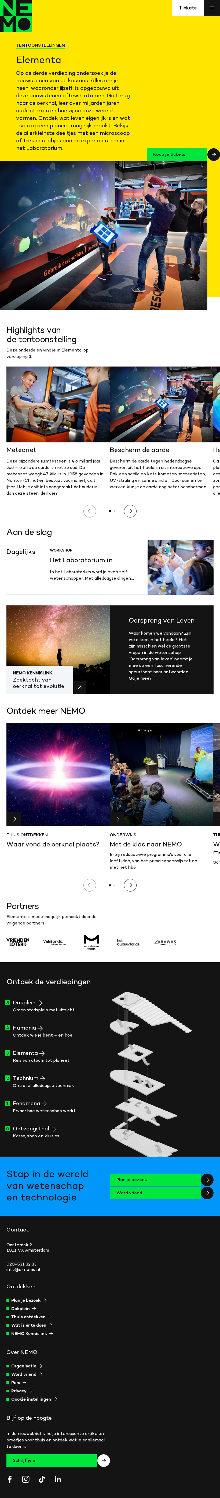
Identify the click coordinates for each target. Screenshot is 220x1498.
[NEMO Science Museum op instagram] (26, 1479)
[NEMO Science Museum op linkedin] (58, 1479)
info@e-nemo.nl (23, 1270)
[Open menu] (212, 8)
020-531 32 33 (21, 1264)
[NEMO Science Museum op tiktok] (42, 1479)
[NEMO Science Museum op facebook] (10, 1479)
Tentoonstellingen (40, 45)
